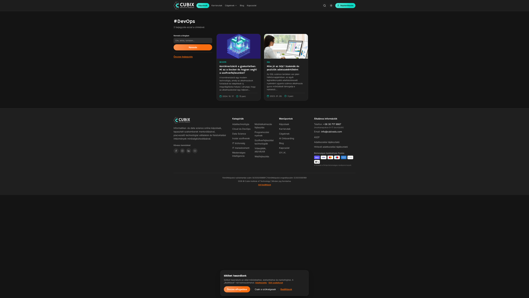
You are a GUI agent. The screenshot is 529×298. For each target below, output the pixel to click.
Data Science (239, 133)
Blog (281, 143)
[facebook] (176, 150)
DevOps (222, 62)
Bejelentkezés (346, 5)
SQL (268, 62)
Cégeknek (284, 133)
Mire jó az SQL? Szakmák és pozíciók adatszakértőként (283, 68)
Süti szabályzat (275, 282)
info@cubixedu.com (331, 131)
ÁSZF (317, 137)
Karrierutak (285, 128)
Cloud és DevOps (241, 128)
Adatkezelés (261, 282)
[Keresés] (324, 5)
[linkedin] (188, 150)
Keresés (193, 47)
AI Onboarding (286, 138)
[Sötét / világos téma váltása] (331, 5)
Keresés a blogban (181, 35)
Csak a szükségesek (265, 289)
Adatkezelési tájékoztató (327, 142)
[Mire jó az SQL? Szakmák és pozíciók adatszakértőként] (286, 46)
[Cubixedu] (184, 5)
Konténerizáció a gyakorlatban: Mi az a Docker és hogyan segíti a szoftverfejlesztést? (238, 69)
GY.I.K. (282, 152)
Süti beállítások (264, 185)
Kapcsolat (284, 148)
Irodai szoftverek (241, 138)
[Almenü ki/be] (236, 5)
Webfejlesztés (262, 156)
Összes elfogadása (237, 289)
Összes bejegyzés (183, 56)
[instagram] (182, 150)
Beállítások (286, 289)
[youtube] (194, 150)
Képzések (202, 5)
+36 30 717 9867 (332, 124)
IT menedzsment (240, 148)
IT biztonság (238, 143)
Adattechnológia (240, 124)
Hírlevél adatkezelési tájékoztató (331, 146)
